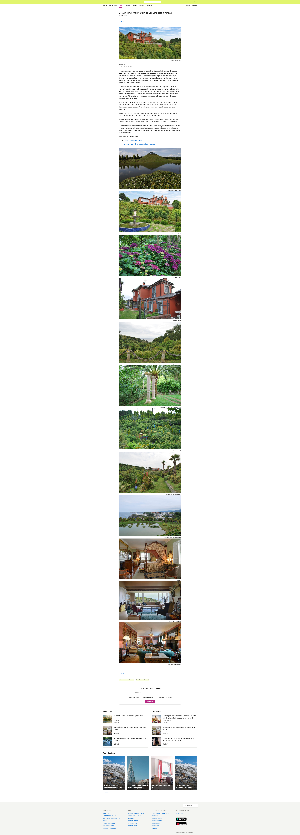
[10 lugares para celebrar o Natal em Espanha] (138, 773)
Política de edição (132, 825)
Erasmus (141, 5)
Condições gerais (132, 823)
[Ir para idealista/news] (105, 2)
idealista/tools (156, 823)
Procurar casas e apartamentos (160, 813)
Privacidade (131, 818)
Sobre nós (106, 813)
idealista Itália (156, 815)
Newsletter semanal (148, 697)
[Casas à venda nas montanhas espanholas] (114, 773)
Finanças (149, 5)
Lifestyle (135, 5)
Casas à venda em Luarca (133, 140)
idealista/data (155, 825)
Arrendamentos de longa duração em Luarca (139, 144)
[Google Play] (181, 819)
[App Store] (181, 814)
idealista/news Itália (108, 825)
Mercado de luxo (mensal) (165, 697)
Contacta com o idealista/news (111, 818)
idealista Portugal (157, 818)
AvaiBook (154, 828)
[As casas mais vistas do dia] (162, 773)
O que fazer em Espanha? (142, 679)
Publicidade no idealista (109, 815)
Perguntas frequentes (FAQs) (136, 813)
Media (105, 820)
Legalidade (127, 5)
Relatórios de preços (109, 823)
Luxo (120, 5)
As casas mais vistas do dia (161, 787)
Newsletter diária (134, 697)
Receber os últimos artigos (151, 688)
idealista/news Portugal (109, 828)
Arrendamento (113, 5)
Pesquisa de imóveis (191, 5)
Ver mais (105, 792)
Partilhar (123, 22)
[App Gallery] (181, 824)
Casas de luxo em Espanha (126, 679)
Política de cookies (133, 820)
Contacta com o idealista (134, 815)
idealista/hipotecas (157, 820)
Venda (105, 5)
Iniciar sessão (192, 1)
